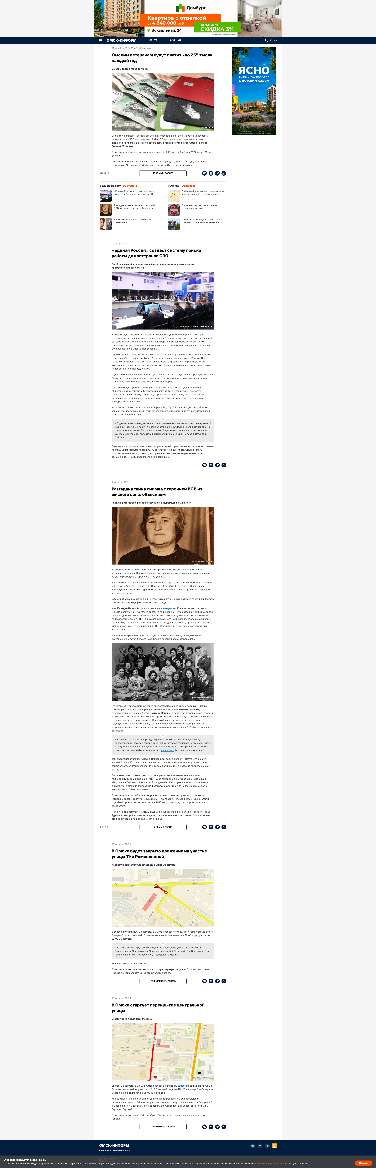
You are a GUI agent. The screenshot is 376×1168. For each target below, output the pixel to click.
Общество (145, 48)
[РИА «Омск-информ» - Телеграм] (267, 1145)
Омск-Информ (121, 40)
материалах (169, 608)
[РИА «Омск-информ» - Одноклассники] (259, 1145)
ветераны (131, 185)
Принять (363, 1163)
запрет (182, 1085)
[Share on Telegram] (216, 173)
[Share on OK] (210, 173)
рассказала (167, 750)
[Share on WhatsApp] (223, 173)
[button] (100, 40)
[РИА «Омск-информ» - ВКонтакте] (252, 1145)
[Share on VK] (204, 173)
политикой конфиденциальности (269, 1163)
